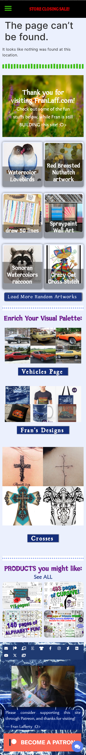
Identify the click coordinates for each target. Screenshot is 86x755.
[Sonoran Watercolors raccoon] (22, 264)
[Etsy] (33, 648)
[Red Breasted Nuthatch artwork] (64, 162)
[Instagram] (59, 648)
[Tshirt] (42, 648)
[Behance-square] (77, 648)
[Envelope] (6, 648)
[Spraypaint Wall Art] (64, 213)
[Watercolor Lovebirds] (22, 162)
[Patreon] (15, 648)
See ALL (43, 577)
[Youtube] (6, 656)
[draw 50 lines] (22, 213)
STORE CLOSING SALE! (49, 9)
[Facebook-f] (50, 648)
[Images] (24, 656)
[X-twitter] (15, 656)
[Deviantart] (68, 648)
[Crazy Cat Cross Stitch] (64, 264)
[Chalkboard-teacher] (24, 648)
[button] (8, 8)
